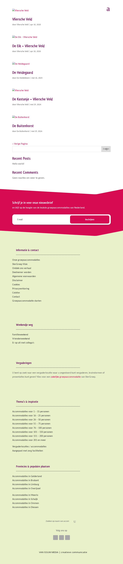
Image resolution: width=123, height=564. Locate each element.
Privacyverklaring (20, 289)
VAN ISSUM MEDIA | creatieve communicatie (62, 552)
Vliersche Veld (22, 19)
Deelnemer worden (21, 272)
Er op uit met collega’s (23, 343)
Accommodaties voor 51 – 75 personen (31, 424)
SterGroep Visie (19, 264)
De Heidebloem (23, 78)
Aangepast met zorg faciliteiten (27, 451)
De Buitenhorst (23, 125)
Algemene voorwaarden (24, 276)
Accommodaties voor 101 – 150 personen (32, 432)
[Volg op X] (61, 537)
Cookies (16, 285)
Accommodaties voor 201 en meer (29, 440)
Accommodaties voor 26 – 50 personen (31, 420)
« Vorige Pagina (20, 144)
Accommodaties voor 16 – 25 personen (31, 416)
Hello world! (18, 164)
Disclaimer (17, 280)
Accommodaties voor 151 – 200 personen (32, 436)
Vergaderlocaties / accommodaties (29, 446)
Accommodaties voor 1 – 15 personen (30, 411)
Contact (16, 297)
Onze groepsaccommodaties (26, 260)
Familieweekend (20, 335)
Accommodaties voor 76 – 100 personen (31, 428)
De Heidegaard (22, 72)
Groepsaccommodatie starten (26, 301)
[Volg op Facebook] (55, 537)
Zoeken (106, 149)
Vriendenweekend (21, 339)
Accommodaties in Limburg (25, 484)
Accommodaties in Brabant (25, 480)
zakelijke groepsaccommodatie (66, 377)
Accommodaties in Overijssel (26, 488)
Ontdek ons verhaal (21, 268)
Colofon (16, 293)
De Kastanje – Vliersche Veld (32, 99)
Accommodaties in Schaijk (25, 499)
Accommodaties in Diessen (25, 507)
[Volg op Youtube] (67, 537)
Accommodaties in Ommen (25, 503)
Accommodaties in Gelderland (27, 476)
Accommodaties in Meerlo (25, 495)
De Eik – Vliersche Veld (28, 46)
